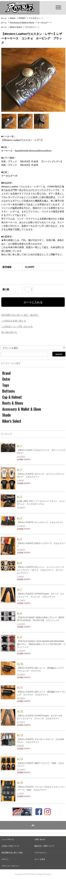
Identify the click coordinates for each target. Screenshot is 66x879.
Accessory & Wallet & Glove (22, 23)
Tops (5, 385)
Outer (6, 379)
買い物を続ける (9, 332)
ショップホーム (8, 839)
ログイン (5, 859)
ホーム (4, 18)
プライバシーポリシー (10, 866)
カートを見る (40, 859)
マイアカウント (41, 853)
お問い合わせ (40, 839)
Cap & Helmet (12, 397)
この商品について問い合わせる (17, 326)
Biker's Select (16, 27)
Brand (12, 18)
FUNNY (22, 18)
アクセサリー (34, 18)
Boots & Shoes (12, 403)
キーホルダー (43, 23)
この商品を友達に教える (13, 321)
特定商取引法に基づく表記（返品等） (20, 315)
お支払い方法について (10, 846)
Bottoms (8, 391)
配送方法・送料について (44, 846)
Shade (6, 415)
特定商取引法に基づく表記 (12, 853)
